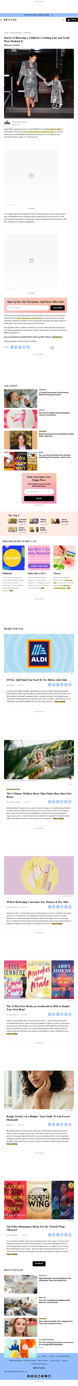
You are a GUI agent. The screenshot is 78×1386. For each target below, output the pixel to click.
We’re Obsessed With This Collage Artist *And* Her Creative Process (56, 1322)
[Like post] (52, 347)
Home (6, 33)
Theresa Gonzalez (14, 802)
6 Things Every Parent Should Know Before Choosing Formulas (53, 394)
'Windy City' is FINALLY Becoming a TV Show (43, 521)
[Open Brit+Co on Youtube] (39, 1376)
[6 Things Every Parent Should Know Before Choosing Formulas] (20, 398)
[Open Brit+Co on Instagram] (35, 1376)
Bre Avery (12, 685)
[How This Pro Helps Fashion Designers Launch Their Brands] (20, 419)
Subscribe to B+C (37, 573)
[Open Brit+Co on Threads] (42, 1376)
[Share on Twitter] (20, 347)
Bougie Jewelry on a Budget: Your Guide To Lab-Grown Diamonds (38, 1118)
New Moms (42, 390)
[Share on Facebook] (12, 347)
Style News (27, 33)
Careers (44, 1356)
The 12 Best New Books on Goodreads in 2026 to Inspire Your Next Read (38, 1007)
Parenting (42, 1297)
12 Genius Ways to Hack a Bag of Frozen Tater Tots (23, 521)
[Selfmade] (13, 558)
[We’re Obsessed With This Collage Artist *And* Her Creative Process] (20, 1327)
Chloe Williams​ (13, 1015)
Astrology (43, 1275)
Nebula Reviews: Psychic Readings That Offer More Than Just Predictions (55, 1279)
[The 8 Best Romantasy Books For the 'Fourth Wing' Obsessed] (39, 1200)
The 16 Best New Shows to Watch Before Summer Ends (65, 521)
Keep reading (59, 702)
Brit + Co (11, 1125)
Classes (57, 573)
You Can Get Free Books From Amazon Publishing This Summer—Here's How (55, 456)
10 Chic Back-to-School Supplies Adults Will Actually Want (22, 529)
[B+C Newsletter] (39, 558)
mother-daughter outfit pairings (28, 318)
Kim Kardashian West (53, 129)
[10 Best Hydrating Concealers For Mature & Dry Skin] (39, 875)
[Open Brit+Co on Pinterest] (32, 1376)
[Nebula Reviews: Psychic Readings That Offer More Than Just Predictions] (20, 1284)
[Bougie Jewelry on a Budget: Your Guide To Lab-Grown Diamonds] (39, 1090)
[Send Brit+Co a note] (49, 1376)
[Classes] (64, 558)
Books (41, 452)
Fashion (41, 410)
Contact (51, 1356)
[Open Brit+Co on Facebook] (28, 1376)
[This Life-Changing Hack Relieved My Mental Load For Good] (20, 1306)
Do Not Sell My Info (63, 1356)
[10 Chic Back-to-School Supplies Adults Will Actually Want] (12, 529)
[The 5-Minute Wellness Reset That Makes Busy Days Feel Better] (39, 759)
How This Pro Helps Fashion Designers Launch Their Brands (54, 414)
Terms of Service (42, 1361)
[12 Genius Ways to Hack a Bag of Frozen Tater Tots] (12, 521)
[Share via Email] (24, 347)
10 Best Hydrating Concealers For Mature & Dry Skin (37, 902)
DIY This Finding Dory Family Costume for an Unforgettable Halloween (56, 1344)
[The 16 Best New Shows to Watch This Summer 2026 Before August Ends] (55, 521)
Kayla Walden (13, 907)
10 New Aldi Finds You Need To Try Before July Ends (36, 679)
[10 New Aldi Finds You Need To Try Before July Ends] (39, 653)
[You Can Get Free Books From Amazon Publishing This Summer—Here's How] (20, 461)
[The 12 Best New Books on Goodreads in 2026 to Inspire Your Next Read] (39, 980)
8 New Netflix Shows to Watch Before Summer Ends (44, 529)
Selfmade (7, 573)
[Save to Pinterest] (16, 347)
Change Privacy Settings (39, 1364)
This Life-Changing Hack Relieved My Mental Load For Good (54, 1301)
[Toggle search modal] (63, 19)
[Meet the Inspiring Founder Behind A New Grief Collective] (20, 440)
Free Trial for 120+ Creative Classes (36, 15)
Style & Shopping (16, 33)
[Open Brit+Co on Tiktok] (46, 1376)
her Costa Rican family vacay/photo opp (38, 132)
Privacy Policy (55, 1361)
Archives (64, 1361)
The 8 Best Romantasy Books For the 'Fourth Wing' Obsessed (35, 1228)
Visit (11, 591)
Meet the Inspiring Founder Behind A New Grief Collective (56, 435)
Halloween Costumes (46, 1340)
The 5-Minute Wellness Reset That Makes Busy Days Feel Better (38, 795)
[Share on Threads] (28, 347)
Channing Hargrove (20, 122)
